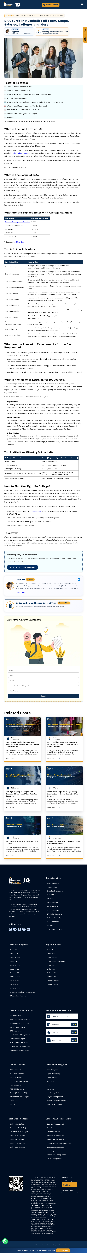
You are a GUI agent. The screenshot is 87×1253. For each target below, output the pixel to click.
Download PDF (42, 652)
